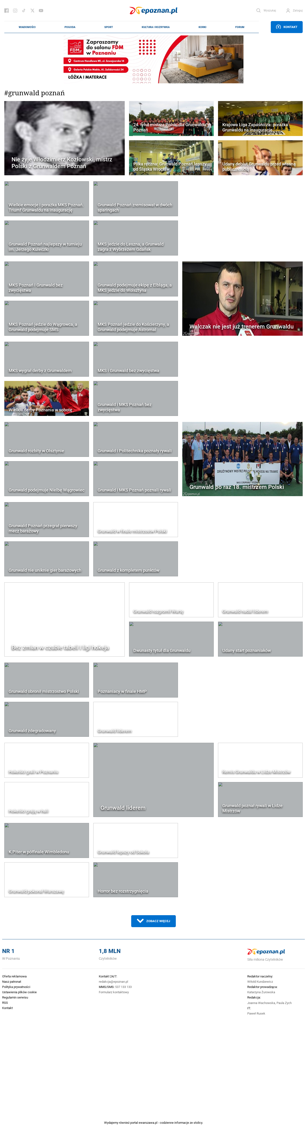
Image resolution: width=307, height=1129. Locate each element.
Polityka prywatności (16, 987)
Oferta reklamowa (14, 976)
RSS (5, 1002)
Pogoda (70, 27)
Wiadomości (27, 27)
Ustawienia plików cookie (19, 992)
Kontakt (290, 27)
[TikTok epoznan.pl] (24, 10)
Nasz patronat (11, 981)
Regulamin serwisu (15, 997)
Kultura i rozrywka (156, 27)
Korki (202, 27)
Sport (108, 27)
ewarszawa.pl (148, 1122)
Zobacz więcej (158, 921)
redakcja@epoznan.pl (113, 981)
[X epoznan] (32, 10)
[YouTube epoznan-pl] (41, 10)
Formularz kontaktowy (114, 992)
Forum (239, 27)
